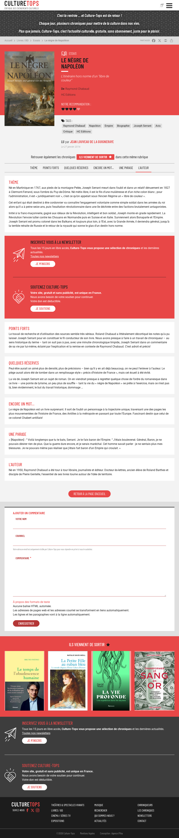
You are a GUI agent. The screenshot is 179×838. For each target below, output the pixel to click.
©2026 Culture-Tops (65, 833)
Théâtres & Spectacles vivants (67, 805)
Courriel (20, 535)
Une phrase (126, 168)
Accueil (8, 40)
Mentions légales (87, 833)
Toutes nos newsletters (44, 256)
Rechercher (100, 810)
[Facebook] (27, 810)
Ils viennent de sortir (93, 157)
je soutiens (43, 309)
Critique (68, 131)
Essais (36, 40)
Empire (109, 125)
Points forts (51, 168)
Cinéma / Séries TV (60, 815)
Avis (158, 125)
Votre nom (21, 519)
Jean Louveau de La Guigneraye (92, 141)
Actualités (100, 820)
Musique (98, 805)
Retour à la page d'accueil (89, 494)
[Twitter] (32, 810)
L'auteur (143, 168)
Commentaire (22, 558)
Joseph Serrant (142, 125)
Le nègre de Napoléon (57, 40)
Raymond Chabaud (74, 125)
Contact (142, 820)
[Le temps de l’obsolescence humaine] (24, 681)
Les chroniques (146, 810)
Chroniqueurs (145, 805)
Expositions (57, 820)
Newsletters (145, 815)
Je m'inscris (43, 264)
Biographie (123, 125)
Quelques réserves (76, 168)
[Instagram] (37, 810)
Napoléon (95, 125)
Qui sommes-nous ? (104, 815)
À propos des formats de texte (31, 602)
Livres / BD (22, 40)
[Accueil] (22, 5)
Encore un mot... (104, 168)
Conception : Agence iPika (111, 833)
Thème (34, 168)
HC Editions (84, 131)
